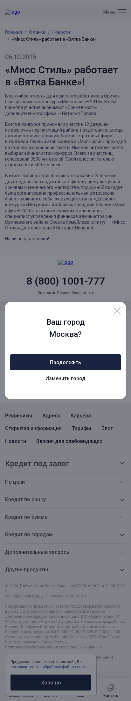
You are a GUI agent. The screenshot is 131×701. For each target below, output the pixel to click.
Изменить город (65, 378)
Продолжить (65, 362)
